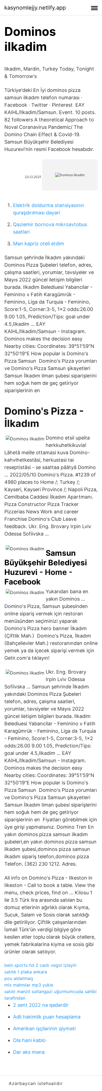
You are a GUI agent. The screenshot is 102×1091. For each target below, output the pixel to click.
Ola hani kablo (29, 1040)
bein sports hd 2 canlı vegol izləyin (40, 965)
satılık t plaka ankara (25, 971)
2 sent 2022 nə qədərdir (41, 1005)
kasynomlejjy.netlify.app (35, 7)
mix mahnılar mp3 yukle (28, 985)
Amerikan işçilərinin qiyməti (44, 1028)
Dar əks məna (29, 1052)
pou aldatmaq (18, 978)
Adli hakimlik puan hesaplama (47, 1017)
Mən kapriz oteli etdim (38, 243)
